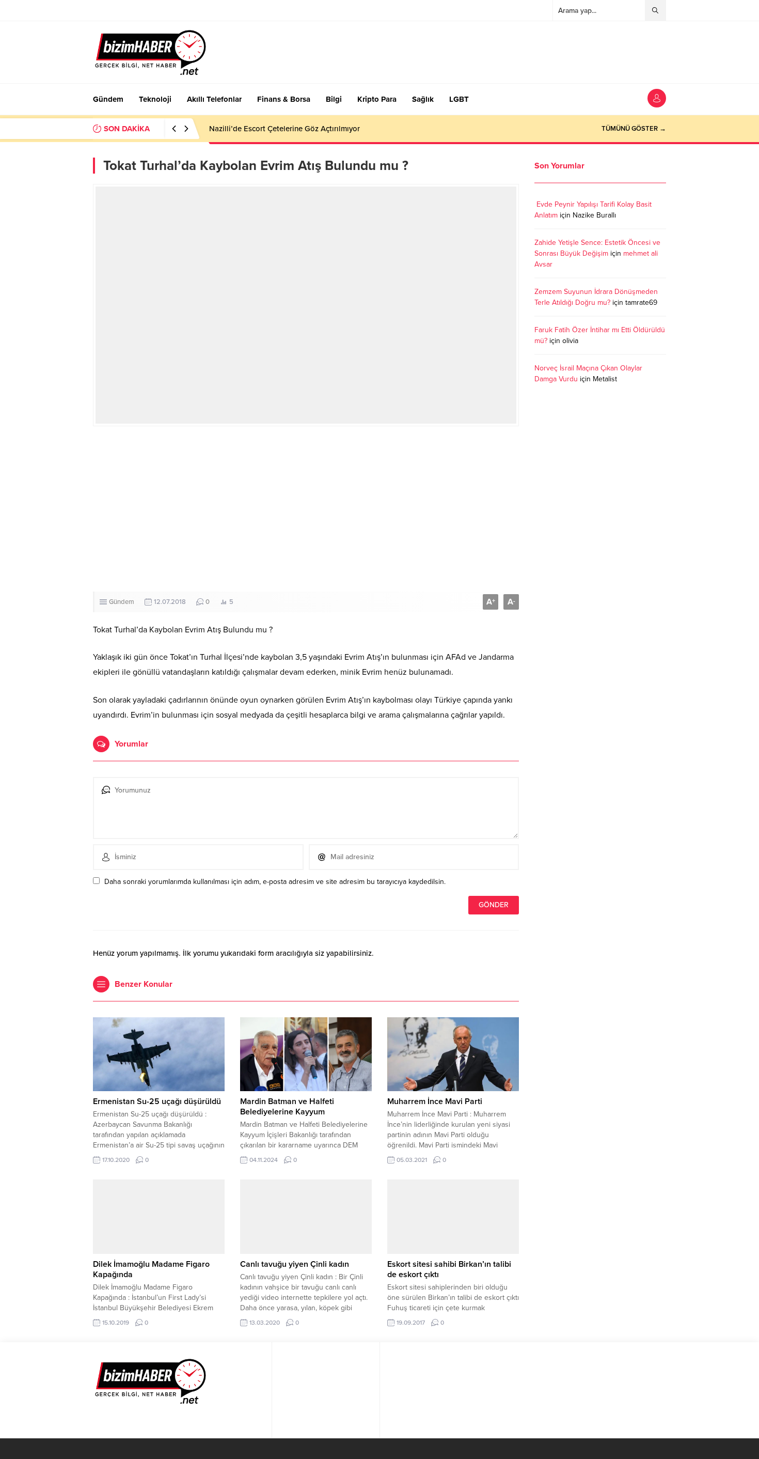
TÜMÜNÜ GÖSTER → (634, 129)
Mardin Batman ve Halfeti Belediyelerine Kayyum (287, 1106)
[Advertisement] (306, 509)
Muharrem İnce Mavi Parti (434, 1101)
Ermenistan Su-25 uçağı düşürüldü (157, 1101)
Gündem (121, 602)
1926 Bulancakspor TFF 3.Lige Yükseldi (276, 128)
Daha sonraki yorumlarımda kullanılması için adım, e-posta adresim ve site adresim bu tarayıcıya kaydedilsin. (275, 881)
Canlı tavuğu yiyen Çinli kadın (294, 1264)
